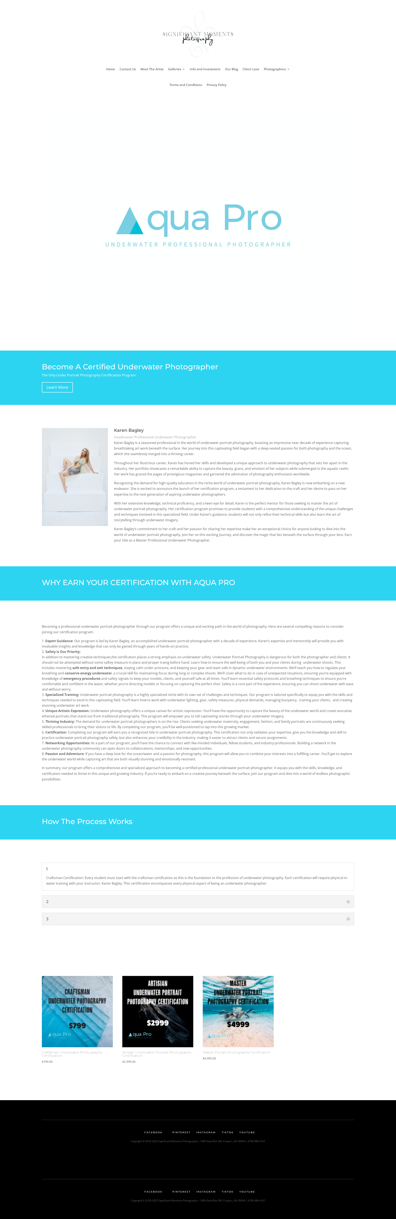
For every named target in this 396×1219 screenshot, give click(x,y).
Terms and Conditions (186, 85)
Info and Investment (205, 69)
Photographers (275, 69)
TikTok (228, 1132)
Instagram (206, 1132)
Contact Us (128, 69)
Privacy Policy (216, 85)
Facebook (153, 1132)
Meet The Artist (152, 69)
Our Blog (231, 69)
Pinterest (181, 1132)
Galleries (174, 69)
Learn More (57, 387)
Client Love (251, 69)
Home (110, 69)
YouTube (247, 1132)
